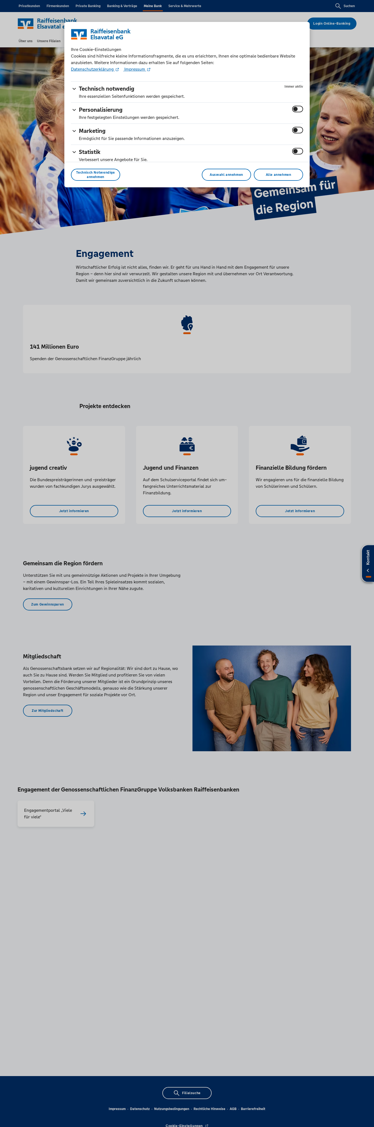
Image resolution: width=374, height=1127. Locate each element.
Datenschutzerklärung (93, 69)
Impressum (134, 69)
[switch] (297, 109)
